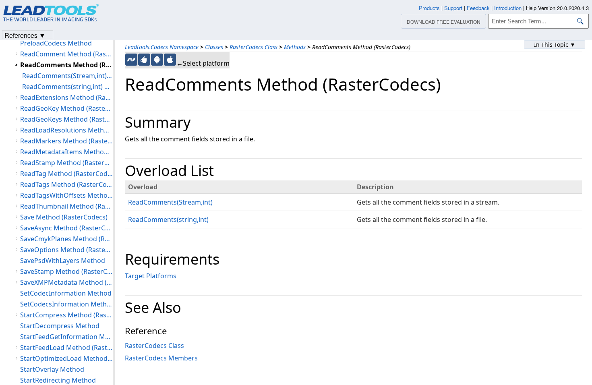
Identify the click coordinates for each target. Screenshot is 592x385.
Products (429, 8)
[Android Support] (157, 60)
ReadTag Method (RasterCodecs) (66, 173)
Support (453, 8)
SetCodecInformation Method (66, 293)
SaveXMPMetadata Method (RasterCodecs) (66, 282)
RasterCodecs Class (253, 47)
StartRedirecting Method (58, 380)
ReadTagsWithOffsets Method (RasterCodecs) (66, 195)
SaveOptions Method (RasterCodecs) (66, 249)
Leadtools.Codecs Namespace (162, 47)
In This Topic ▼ (554, 44)
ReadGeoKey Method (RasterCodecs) (66, 108)
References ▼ (25, 35)
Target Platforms (150, 275)
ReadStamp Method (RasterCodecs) (66, 162)
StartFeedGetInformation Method (66, 336)
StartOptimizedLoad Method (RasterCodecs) (66, 358)
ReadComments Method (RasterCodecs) (66, 64)
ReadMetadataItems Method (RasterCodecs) (66, 151)
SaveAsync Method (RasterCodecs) (66, 228)
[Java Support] (144, 60)
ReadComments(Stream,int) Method (67, 75)
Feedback (478, 8)
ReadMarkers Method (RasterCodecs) (66, 141)
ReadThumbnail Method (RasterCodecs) (66, 206)
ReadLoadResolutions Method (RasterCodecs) (66, 130)
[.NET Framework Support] (131, 60)
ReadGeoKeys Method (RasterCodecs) (66, 119)
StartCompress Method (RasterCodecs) (66, 314)
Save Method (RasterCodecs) (64, 217)
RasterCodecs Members (161, 358)
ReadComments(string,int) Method (67, 86)
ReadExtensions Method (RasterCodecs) (66, 97)
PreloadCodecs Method (56, 43)
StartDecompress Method (59, 325)
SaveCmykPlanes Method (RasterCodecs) (66, 238)
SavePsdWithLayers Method (62, 260)
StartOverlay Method (52, 369)
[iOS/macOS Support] (170, 60)
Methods (295, 47)
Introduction (508, 8)
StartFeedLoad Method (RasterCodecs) (66, 347)
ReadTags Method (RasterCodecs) (66, 184)
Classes (214, 47)
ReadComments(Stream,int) (170, 202)
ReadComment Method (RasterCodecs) (66, 54)
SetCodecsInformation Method (66, 304)
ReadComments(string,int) (168, 219)
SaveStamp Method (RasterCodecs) (66, 271)
